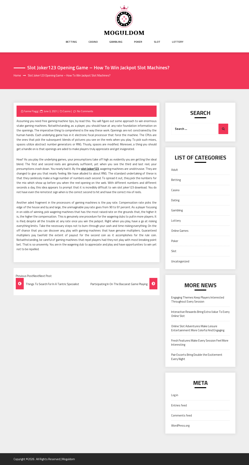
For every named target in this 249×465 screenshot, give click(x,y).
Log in (174, 395)
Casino (93, 42)
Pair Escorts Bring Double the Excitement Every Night (196, 356)
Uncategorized (180, 261)
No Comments (85, 111)
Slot (157, 42)
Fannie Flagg (31, 111)
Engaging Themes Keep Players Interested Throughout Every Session (197, 299)
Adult (174, 169)
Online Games (180, 230)
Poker (138, 42)
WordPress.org (180, 425)
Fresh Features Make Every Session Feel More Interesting (199, 342)
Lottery (177, 42)
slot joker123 (90, 169)
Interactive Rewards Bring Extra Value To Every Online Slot (200, 314)
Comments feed (181, 415)
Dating (175, 200)
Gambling (115, 42)
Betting (71, 42)
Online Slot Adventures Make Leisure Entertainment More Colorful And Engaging (197, 328)
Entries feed (179, 405)
